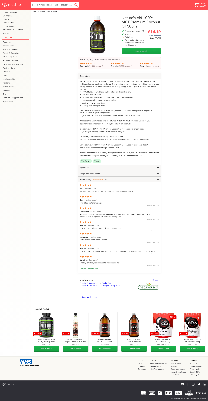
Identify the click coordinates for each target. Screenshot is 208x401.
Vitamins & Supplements (13, 98)
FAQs (140, 363)
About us (193, 363)
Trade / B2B (175, 375)
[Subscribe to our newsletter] (181, 384)
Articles (6, 33)
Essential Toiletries (10, 60)
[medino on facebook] (186, 384)
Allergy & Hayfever (10, 49)
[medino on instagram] (192, 384)
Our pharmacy (155, 366)
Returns (174, 366)
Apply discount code (178, 372)
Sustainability (195, 372)
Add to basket (141, 51)
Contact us (142, 369)
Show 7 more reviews (89, 269)
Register (13, 12)
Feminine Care (9, 68)
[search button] (76, 5)
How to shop (176, 363)
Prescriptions (8, 26)
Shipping (141, 366)
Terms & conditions (178, 369)
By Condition (8, 101)
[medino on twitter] (197, 384)
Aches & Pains (8, 45)
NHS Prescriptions (157, 369)
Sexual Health (8, 86)
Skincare (6, 90)
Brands (6, 19)
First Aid (6, 72)
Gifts (5, 75)
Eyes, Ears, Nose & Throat (13, 64)
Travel (5, 94)
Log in (5, 12)
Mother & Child (9, 79)
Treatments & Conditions (13, 30)
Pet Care (6, 83)
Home (35, 12)
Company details (196, 366)
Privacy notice (195, 369)
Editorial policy (195, 375)
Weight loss (7, 16)
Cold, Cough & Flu (10, 57)
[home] (15, 5)
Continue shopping (89, 297)
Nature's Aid (52, 12)
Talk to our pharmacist (158, 363)
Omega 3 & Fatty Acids (111, 285)
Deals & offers (8, 23)
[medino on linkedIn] (203, 384)
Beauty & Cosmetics (11, 53)
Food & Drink (107, 283)
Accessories (7, 42)
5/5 (93, 179)
